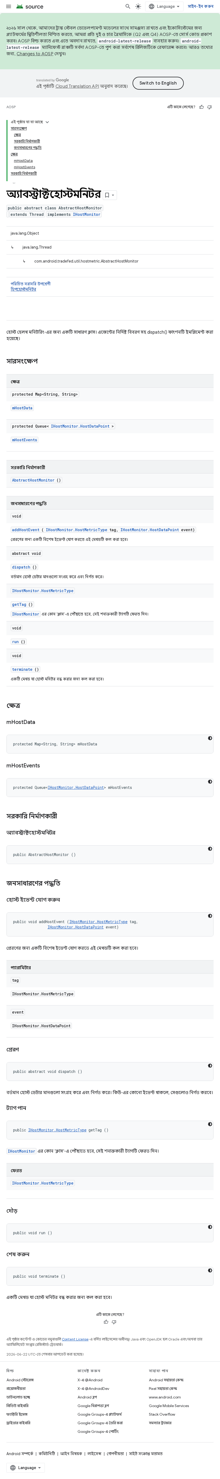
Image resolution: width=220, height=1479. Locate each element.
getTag (19, 604)
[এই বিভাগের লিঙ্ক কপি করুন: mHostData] (41, 722)
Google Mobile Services (169, 1405)
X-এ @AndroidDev (93, 1388)
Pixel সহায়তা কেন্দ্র (163, 1388)
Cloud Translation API (77, 86)
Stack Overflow (162, 1414)
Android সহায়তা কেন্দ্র (166, 1380)
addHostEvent (25, 529)
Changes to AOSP (35, 54)
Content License (75, 1339)
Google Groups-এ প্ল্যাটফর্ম (100, 1414)
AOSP (11, 107)
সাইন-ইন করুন (201, 6)
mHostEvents (24, 439)
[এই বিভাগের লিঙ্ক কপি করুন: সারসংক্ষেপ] (44, 362)
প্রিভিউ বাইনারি (17, 1405)
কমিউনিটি (47, 1454)
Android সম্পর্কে (19, 1454)
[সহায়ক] (201, 107)
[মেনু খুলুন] (8, 6)
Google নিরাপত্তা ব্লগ (93, 1405)
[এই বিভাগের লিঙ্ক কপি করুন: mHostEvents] (46, 766)
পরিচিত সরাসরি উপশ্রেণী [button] (30, 287)
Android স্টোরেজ (20, 1380)
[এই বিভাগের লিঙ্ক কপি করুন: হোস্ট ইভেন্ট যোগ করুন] (66, 900)
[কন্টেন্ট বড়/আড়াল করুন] (47, 122)
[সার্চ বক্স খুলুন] (128, 6)
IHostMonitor (86, 214)
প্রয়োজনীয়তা (15, 1388)
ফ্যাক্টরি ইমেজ (16, 1414)
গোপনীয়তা (115, 1454)
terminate (22, 669)
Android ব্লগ (87, 1397)
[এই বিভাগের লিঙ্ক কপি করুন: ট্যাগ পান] (32, 1108)
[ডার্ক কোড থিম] (210, 738)
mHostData (22, 407)
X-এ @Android (90, 1380)
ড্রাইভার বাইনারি (18, 1422)
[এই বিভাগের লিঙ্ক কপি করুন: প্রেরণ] (25, 1050)
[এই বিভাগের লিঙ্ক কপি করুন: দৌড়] (24, 1211)
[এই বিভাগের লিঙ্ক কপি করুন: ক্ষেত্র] (25, 706)
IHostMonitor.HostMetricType (76, 529)
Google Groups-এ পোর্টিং (98, 1431)
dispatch (21, 567)
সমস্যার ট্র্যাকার (160, 1422)
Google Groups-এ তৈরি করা (100, 1422)
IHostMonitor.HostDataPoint (80, 426)
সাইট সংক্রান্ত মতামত (146, 1454)
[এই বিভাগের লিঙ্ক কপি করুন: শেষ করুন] (35, 1255)
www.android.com (165, 1397)
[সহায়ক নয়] (210, 107)
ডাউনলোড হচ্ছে (18, 1397)
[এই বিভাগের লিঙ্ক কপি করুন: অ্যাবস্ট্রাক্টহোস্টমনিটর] (62, 833)
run (15, 641)
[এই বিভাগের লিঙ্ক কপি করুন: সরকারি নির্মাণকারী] (64, 817)
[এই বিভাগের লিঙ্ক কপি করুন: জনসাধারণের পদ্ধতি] (67, 884)
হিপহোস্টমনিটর (23, 289)
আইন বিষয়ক (71, 1454)
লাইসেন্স (94, 1454)
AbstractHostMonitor (33, 480)
